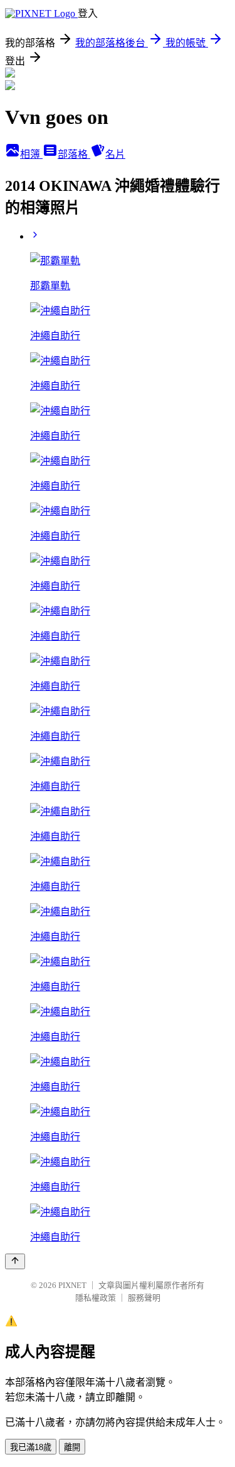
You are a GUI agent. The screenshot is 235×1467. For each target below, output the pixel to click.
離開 (72, 1447)
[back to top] (15, 1261)
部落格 (74, 154)
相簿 (31, 154)
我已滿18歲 (30, 1447)
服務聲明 (144, 1297)
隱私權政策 (95, 1297)
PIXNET (72, 1285)
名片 (115, 154)
